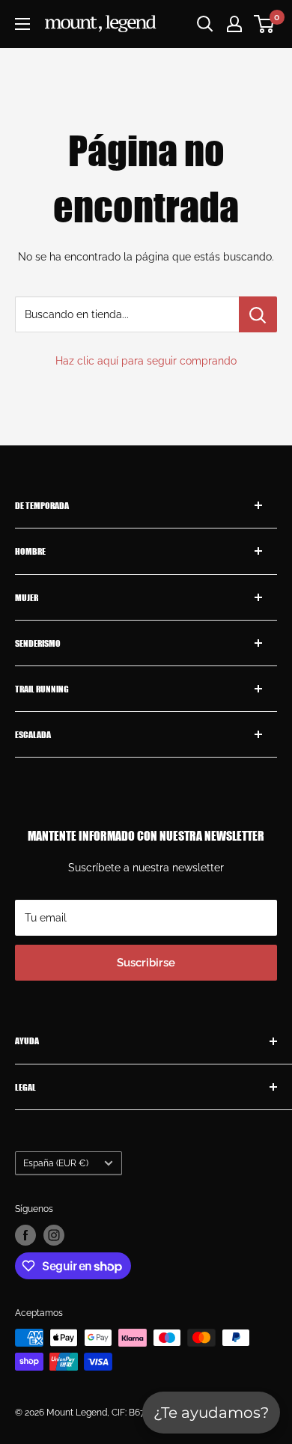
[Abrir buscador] (205, 24)
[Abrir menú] (22, 24)
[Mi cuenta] (234, 24)
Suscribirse (146, 962)
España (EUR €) (55, 1163)
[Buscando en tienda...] (258, 314)
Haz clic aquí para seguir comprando (146, 361)
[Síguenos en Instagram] (53, 1235)
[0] (264, 24)
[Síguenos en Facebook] (25, 1235)
